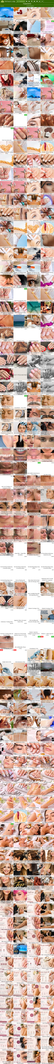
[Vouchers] (37, 1)
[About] (31, 1)
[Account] (39, 1)
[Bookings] (34, 1)
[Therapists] (29, 1)
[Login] (42, 1)
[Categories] (26, 1)
